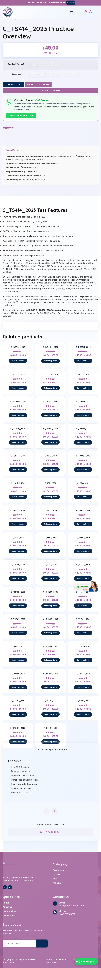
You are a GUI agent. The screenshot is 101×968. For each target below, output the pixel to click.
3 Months (37, 74)
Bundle (53, 64)
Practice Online (38, 84)
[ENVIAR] (42, 943)
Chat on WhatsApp (21, 115)
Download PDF (50, 90)
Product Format (16, 64)
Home (6, 18)
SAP (13, 18)
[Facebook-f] (5, 887)
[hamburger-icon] (71, 12)
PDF (33, 64)
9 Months (71, 74)
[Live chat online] (86, 586)
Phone (62, 911)
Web (42, 64)
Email (62, 902)
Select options (18, 361)
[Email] (55, 903)
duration (16, 74)
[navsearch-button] (79, 12)
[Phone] (55, 912)
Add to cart (13, 84)
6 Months (54, 74)
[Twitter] (10, 887)
